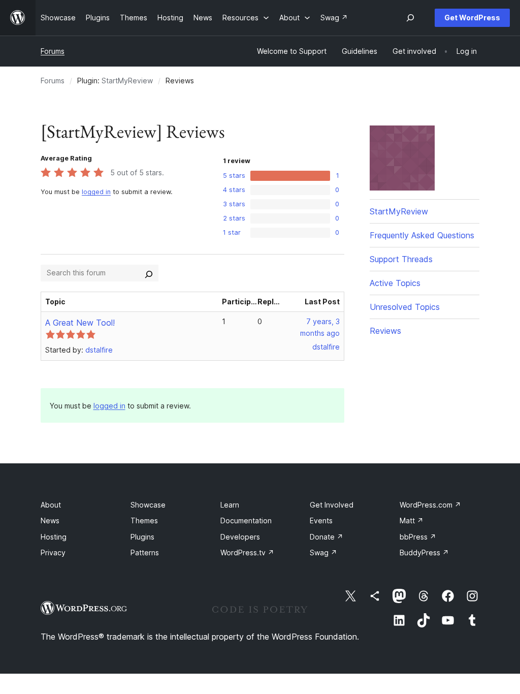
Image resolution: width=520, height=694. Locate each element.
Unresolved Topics (405, 307)
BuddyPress (424, 552)
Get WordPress (472, 17)
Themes (144, 520)
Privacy (53, 552)
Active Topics (395, 283)
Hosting (54, 536)
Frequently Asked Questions (422, 235)
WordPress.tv (247, 552)
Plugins (142, 536)
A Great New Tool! (80, 323)
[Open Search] (410, 18)
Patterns (145, 552)
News (50, 520)
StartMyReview (127, 80)
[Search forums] (148, 273)
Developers (240, 536)
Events (321, 520)
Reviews (385, 331)
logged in (96, 192)
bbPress (418, 536)
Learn (229, 504)
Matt (412, 520)
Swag (323, 552)
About (51, 504)
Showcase (148, 504)
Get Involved (331, 504)
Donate (326, 536)
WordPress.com (430, 504)
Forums (52, 51)
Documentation (246, 520)
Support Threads (401, 259)
